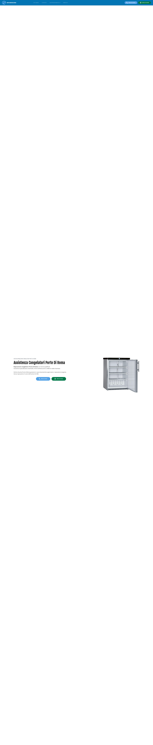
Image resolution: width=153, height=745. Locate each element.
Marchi (65, 2)
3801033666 (131, 2)
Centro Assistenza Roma (11, 2)
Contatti (44, 2)
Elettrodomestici (55, 2)
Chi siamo (36, 2)
